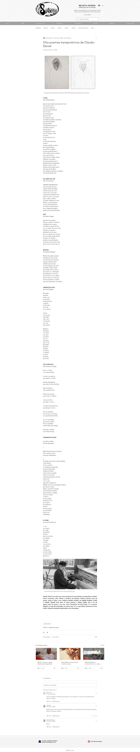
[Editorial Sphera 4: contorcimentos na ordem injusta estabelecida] (93, 654)
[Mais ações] (96, 38)
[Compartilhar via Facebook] (43, 632)
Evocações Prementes (83, 28)
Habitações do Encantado (87, 7)
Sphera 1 (67, 28)
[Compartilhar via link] (47, 632)
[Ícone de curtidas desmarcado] (47, 701)
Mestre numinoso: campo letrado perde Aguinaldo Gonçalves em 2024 (45, 663)
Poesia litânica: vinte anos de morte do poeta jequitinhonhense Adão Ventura (69, 663)
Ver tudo (102, 645)
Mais (92, 28)
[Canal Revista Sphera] (89, 741)
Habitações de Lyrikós (54, 627)
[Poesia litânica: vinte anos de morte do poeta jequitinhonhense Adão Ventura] (70, 654)
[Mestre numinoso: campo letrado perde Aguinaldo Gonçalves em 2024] (46, 654)
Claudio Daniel (47, 623)
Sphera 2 (60, 28)
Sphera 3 (53, 28)
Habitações (38, 28)
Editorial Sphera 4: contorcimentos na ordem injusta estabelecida (92, 663)
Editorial (73, 28)
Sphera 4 (46, 28)
